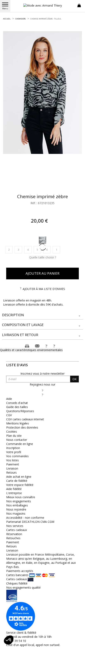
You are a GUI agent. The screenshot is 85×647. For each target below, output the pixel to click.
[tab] (42, 315)
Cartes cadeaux (16, 530)
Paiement (12, 464)
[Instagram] (42, 395)
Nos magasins (15, 513)
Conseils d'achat (17, 403)
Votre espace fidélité (19, 485)
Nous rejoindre (16, 509)
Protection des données (22, 427)
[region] (42, 92)
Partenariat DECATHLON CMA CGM (30, 522)
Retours (11, 472)
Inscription (13, 448)
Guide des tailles (17, 407)
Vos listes (12, 460)
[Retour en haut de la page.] (78, 642)
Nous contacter (16, 440)
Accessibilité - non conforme (25, 518)
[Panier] (79, 5)
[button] (42, 315)
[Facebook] (42, 390)
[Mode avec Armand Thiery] (42, 5)
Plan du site (14, 436)
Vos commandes (17, 456)
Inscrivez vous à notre (42, 373)
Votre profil (13, 452)
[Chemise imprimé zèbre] (42, 92)
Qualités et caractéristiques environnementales (31, 350)
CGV (9, 415)
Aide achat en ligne (18, 477)
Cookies (11, 431)
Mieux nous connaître (20, 497)
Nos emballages (17, 505)
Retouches (13, 538)
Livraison (12, 468)
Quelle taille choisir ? (42, 257)
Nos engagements (18, 501)
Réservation (14, 534)
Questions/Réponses (20, 411)
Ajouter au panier (42, 273)
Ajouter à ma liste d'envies (44, 289)
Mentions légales (17, 423)
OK (74, 379)
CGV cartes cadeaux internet (25, 419)
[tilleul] (42, 240)
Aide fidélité (14, 489)
